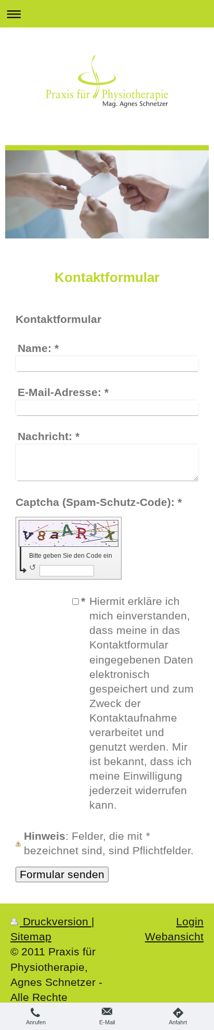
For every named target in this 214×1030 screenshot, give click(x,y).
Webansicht (174, 936)
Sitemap (30, 936)
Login (190, 921)
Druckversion (55, 921)
